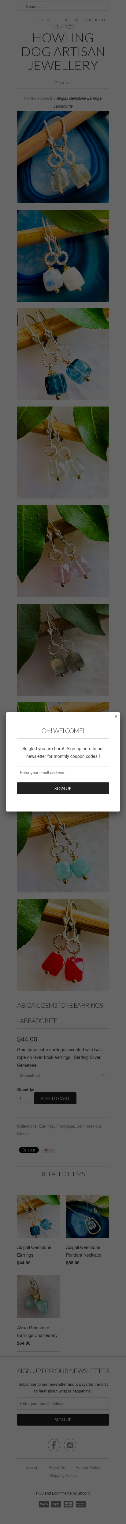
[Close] (115, 716)
